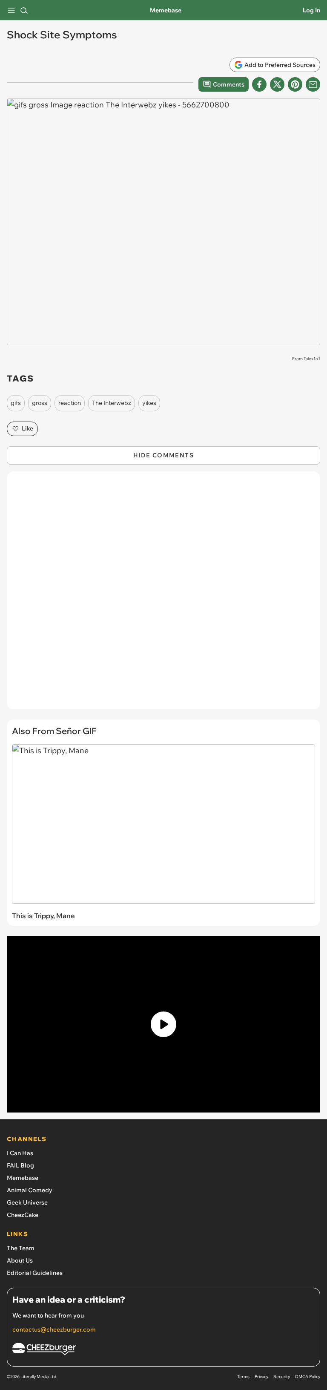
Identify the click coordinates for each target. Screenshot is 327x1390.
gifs (16, 403)
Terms (243, 1376)
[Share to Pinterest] (295, 84)
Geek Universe (27, 1202)
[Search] (24, 10)
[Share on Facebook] (259, 84)
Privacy (261, 1376)
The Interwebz (111, 403)
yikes (149, 403)
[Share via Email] (313, 84)
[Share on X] (277, 84)
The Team (20, 1248)
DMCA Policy (307, 1376)
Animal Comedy (29, 1190)
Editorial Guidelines (35, 1273)
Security (281, 1376)
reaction (69, 403)
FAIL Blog (20, 1165)
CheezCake (22, 1215)
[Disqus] (163, 594)
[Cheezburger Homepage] (163, 1350)
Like (27, 428)
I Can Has (20, 1153)
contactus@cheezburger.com (54, 1329)
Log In (311, 10)
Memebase (165, 10)
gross (39, 403)
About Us (20, 1260)
